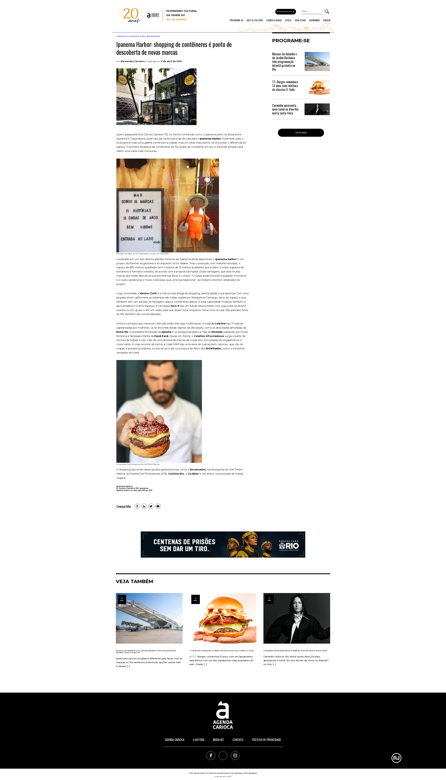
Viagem (326, 20)
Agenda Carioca (174, 739)
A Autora (198, 739)
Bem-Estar (300, 20)
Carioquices (122, 36)
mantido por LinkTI (223, 776)
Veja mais (301, 132)
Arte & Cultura (255, 20)
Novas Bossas (153, 36)
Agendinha (314, 20)
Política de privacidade (266, 739)
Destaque (134, 36)
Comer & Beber (274, 20)
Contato (238, 739)
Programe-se (236, 20)
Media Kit (218, 739)
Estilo (288, 20)
